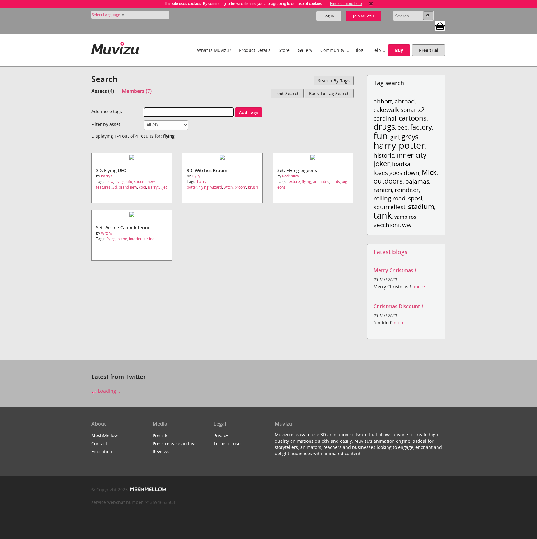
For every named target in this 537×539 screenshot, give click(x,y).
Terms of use (227, 443)
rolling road (390, 198)
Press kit (161, 435)
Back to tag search (329, 93)
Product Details (255, 50)
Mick (429, 172)
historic (384, 155)
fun (381, 136)
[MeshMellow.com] (147, 489)
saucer (140, 181)
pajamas (417, 181)
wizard (216, 187)
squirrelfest (390, 207)
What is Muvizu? (214, 50)
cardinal (385, 118)
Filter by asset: (106, 124)
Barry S (154, 187)
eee (402, 127)
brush (253, 187)
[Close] (371, 4)
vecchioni (387, 225)
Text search (287, 93)
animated (321, 181)
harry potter (196, 184)
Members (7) (137, 91)
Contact (99, 443)
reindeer (407, 189)
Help (376, 50)
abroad (405, 101)
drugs (384, 126)
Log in (328, 16)
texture (293, 181)
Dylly (196, 176)
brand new (128, 187)
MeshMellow (104, 435)
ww (406, 225)
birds (335, 181)
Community (332, 50)
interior (135, 238)
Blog (358, 50)
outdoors (388, 181)
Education (101, 451)
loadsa (401, 164)
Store (284, 50)
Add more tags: (107, 111)
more (419, 287)
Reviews (161, 451)
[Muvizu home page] (115, 47)
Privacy (220, 435)
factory (421, 127)
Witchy (106, 233)
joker (382, 163)
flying (120, 181)
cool (142, 187)
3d (114, 187)
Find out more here (346, 4)
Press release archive (175, 443)
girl (394, 137)
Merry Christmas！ (396, 270)
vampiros (405, 216)
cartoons (413, 118)
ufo (129, 181)
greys (410, 136)
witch (228, 187)
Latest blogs (390, 252)
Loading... (108, 390)
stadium (421, 206)
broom (240, 187)
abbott (383, 101)
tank (383, 215)
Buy (399, 50)
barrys (106, 176)
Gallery (305, 50)
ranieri (383, 189)
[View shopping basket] (440, 25)
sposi (415, 198)
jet (165, 187)
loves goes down (396, 172)
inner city (411, 155)
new (109, 181)
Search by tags (334, 81)
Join (363, 16)
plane (122, 238)
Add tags (248, 112)
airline (149, 238)
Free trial (428, 50)
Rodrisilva (290, 176)
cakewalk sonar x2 (399, 109)
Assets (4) (102, 91)
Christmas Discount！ (399, 306)
